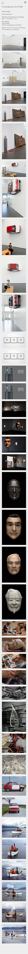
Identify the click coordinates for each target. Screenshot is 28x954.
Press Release (5, 21)
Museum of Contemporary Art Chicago (13, 17)
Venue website (6, 23)
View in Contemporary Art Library (11, 25)
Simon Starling (6, 11)
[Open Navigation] (25, 2)
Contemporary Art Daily (12, 7)
